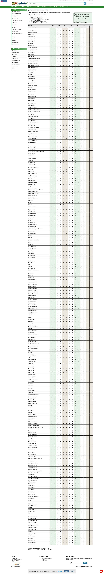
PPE (13, 38)
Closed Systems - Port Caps (17, 20)
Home (12, 6)
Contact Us (62, 6)
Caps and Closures (15, 15)
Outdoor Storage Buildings (17, 35)
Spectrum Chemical (16, 60)
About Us (16, 6)
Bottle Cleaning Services (16, 13)
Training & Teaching (15, 42)
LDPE (32, 17)
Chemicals (29, 6)
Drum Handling (14, 22)
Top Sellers (14, 40)
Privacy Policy (44, 559)
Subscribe (85, 562)
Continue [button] (66, 571)
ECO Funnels (14, 24)
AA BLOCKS (14, 50)
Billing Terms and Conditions (47, 558)
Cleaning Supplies (15, 18)
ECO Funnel (44, 6)
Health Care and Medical (16, 29)
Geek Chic (14, 27)
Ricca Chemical (15, 58)
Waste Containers (15, 44)
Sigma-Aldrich (15, 66)
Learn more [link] (60, 571)
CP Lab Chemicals (15, 62)
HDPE (32, 18)
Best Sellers (23, 6)
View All (13, 69)
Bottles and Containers (16, 11)
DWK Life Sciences (16, 64)
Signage (13, 36)
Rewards (56, 6)
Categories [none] (14, 9)
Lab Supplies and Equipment (17, 33)
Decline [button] (72, 571)
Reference (50, 6)
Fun (67, 6)
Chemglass (14, 56)
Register (91, 0)
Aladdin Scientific (15, 52)
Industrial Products (15, 31)
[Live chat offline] (101, 571)
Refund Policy (44, 560)
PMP (31, 20)
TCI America (14, 54)
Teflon (32, 22)
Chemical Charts (36, 6)
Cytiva (13, 68)
